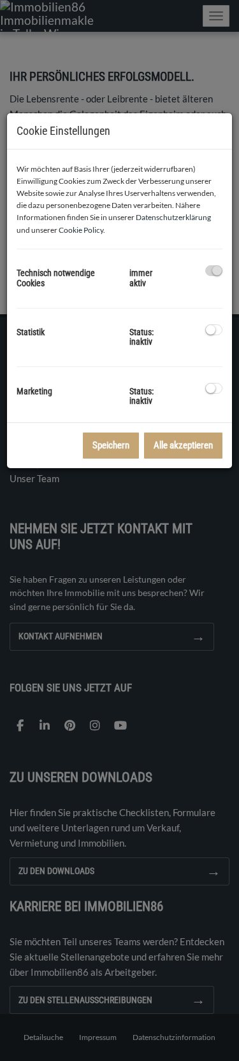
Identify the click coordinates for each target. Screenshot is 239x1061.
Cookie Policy (81, 230)
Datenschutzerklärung (173, 217)
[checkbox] (213, 270)
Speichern (110, 445)
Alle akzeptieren (183, 445)
